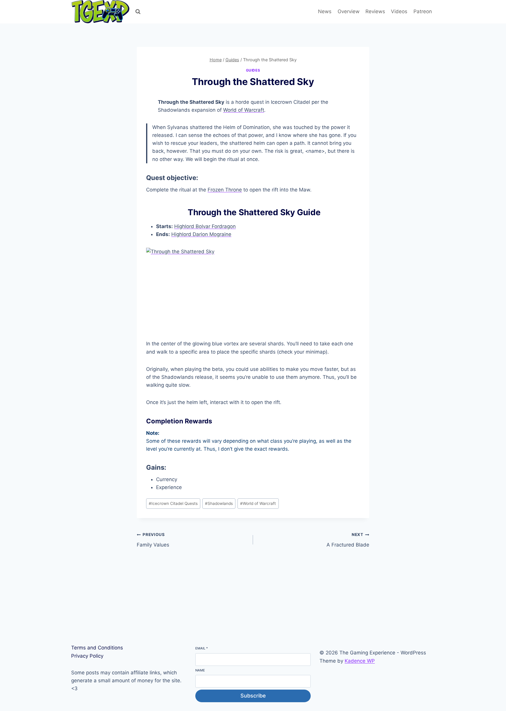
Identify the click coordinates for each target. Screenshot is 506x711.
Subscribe (253, 696)
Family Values (153, 540)
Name (200, 670)
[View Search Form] (138, 11)
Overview (349, 11)
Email (201, 648)
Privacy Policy (87, 656)
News (324, 11)
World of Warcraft (243, 110)
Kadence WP (360, 661)
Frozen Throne (225, 190)
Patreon (422, 11)
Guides (253, 70)
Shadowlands (219, 503)
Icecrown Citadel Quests (173, 503)
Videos (399, 11)
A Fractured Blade (347, 540)
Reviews (375, 11)
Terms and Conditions (97, 648)
